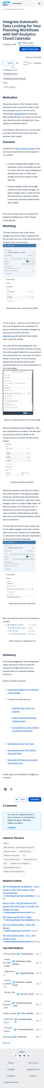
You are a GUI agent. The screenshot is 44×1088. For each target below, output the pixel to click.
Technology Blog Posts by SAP (14, 9)
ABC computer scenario (25, 149)
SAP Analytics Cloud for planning (14, 79)
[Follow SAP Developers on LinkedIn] (28, 1056)
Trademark (11, 1076)
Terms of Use (33, 1063)
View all (6, 1043)
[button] (12, 67)
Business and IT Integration (20, 863)
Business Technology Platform (13, 871)
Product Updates (9, 87)
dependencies (20, 114)
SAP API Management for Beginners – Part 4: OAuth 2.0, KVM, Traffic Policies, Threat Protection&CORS (21, 890)
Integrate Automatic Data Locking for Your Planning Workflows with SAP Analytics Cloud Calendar (22, 30)
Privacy (11, 1063)
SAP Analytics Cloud (10, 74)
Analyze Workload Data (11, 859)
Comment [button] (34, 799)
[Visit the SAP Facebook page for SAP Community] (16, 1056)
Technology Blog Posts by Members (19, 896)
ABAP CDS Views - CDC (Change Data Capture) (18, 847)
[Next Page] (23, 875)
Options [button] (20, 53)
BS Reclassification (29, 859)
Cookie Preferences (11, 1082)
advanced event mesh (11, 855)
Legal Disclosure (33, 1069)
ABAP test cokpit (25, 851)
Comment (12, 827)
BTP (5, 863)
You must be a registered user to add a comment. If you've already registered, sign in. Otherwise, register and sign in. (21, 819)
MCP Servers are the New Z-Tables (17, 917)
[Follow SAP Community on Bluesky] (20, 1056)
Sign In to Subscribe (30, 49)
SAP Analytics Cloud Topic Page (21, 744)
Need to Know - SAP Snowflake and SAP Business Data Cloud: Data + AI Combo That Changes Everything (21, 906)
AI (23, 855)
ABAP (5, 843)
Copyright (11, 1069)
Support (33, 1076)
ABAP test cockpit (9, 851)
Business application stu (12, 867)
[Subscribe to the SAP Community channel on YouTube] (24, 1056)
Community (16, 3)
